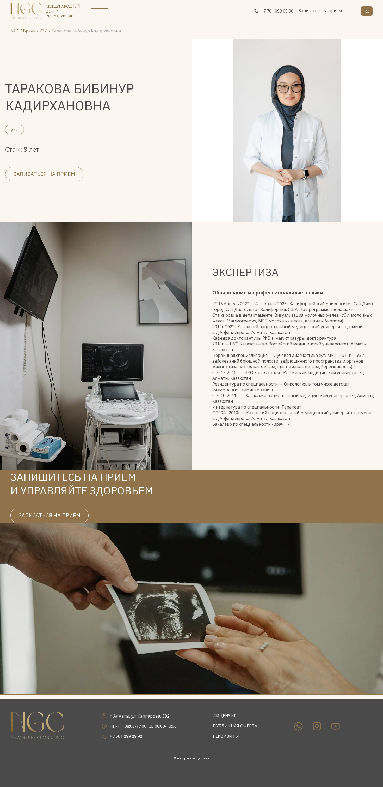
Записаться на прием (320, 11)
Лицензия (225, 716)
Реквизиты (226, 736)
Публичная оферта (235, 726)
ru (367, 11)
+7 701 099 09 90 (277, 11)
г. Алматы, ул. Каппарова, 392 (139, 716)
